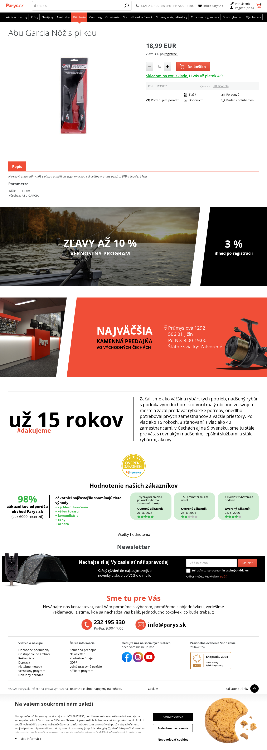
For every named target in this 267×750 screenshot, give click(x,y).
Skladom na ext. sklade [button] (166, 75)
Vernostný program (31, 671)
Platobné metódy (30, 667)
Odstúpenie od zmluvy (34, 654)
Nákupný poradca (30, 675)
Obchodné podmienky (33, 650)
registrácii (171, 54)
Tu (109, 728)
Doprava (24, 662)
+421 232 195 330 (153, 6)
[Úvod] (15, 6)
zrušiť (223, 576)
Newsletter (77, 654)
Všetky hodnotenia (134, 534)
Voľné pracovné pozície (86, 667)
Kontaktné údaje (81, 658)
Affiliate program (81, 671)
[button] (126, 6)
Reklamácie (26, 658)
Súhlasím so (199, 570)
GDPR (73, 662)
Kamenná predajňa (83, 650)
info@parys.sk (213, 6)
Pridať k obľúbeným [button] (240, 100)
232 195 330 (109, 622)
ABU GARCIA (221, 86)
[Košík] (259, 6)
